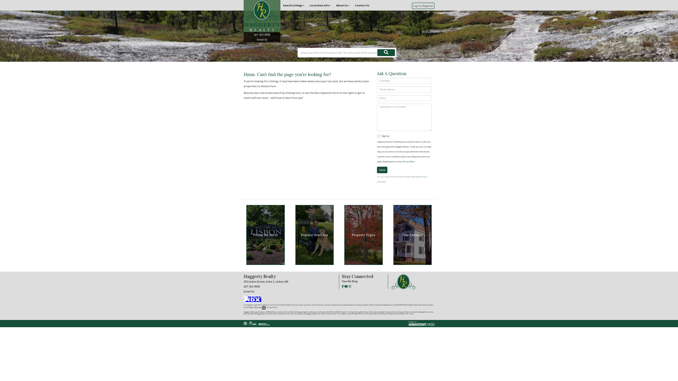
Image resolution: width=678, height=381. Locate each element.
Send (382, 170)
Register (428, 6)
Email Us (262, 39)
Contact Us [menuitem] (362, 5)
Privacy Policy (409, 161)
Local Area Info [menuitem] (319, 5)
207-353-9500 (262, 34)
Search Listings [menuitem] (293, 5)
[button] (386, 52)
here (298, 93)
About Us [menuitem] (342, 5)
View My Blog (350, 281)
